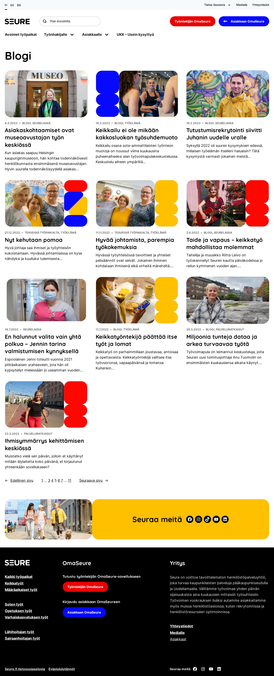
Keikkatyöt (14, 583)
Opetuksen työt (18, 611)
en (19, 5)
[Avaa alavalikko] (229, 5)
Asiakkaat (178, 639)
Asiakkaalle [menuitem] (92, 34)
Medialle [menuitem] (241, 4)
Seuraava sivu (93, 480)
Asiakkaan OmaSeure (247, 21)
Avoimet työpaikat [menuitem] (21, 34)
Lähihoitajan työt (19, 632)
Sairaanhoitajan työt (22, 638)
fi (6, 5)
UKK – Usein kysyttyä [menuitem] (135, 34)
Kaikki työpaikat (18, 577)
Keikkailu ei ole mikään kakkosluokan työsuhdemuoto (137, 134)
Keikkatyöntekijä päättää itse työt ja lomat (136, 340)
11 (69, 480)
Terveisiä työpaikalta (42, 232)
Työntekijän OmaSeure (193, 21)
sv (12, 5)
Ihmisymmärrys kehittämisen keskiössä (44, 444)
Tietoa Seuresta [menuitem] (214, 4)
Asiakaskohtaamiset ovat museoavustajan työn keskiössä (39, 137)
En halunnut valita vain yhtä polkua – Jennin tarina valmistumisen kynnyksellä (43, 344)
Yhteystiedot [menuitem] (260, 4)
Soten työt (14, 604)
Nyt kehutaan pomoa (34, 239)
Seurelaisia (41, 123)
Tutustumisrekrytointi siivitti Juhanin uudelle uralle (224, 134)
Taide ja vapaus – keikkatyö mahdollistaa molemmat (224, 243)
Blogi (26, 123)
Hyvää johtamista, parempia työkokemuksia (135, 243)
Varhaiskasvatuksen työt (26, 617)
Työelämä (132, 123)
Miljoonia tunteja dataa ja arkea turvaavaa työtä (221, 340)
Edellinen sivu (19, 480)
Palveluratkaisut (230, 329)
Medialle (177, 633)
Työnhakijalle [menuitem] (55, 34)
